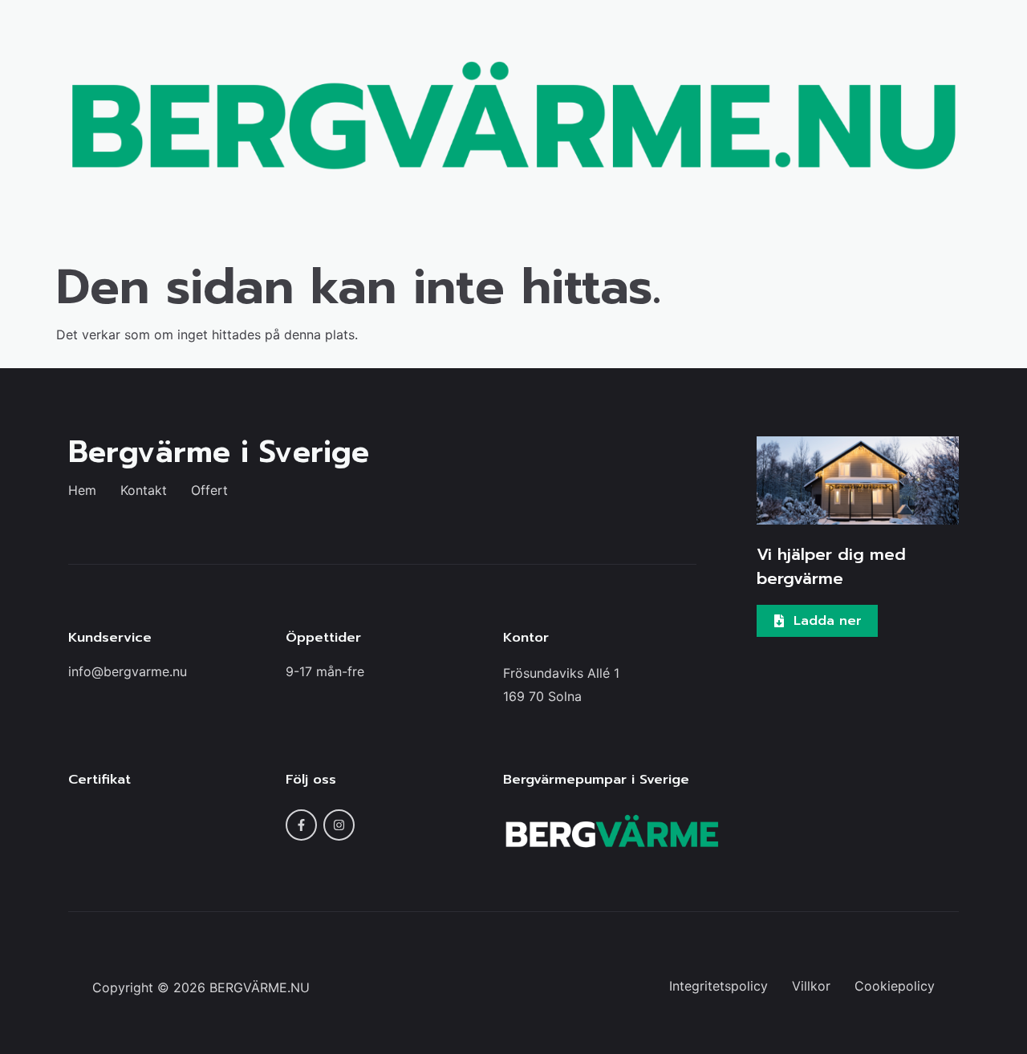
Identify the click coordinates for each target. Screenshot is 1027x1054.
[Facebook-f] (301, 825)
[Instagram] (339, 825)
